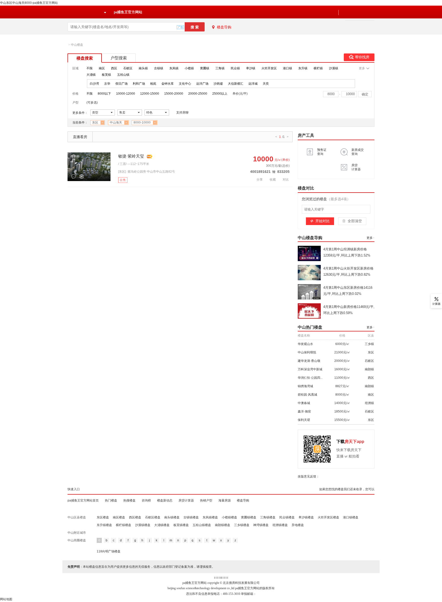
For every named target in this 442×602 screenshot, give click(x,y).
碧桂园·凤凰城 (307, 394)
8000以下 (104, 93)
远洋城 (253, 83)
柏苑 (153, 83)
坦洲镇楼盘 (280, 525)
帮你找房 (362, 57)
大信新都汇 (235, 83)
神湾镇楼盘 (261, 525)
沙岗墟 (218, 83)
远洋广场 (202, 83)
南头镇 (143, 68)
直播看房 (80, 137)
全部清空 (355, 221)
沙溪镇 (333, 68)
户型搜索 (118, 58)
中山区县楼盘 (77, 517)
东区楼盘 (103, 517)
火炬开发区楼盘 (328, 517)
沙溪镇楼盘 (142, 525)
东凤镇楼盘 (210, 517)
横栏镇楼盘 (123, 525)
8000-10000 (142, 122)
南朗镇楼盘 (222, 525)
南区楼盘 (119, 517)
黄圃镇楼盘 (248, 517)
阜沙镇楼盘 (306, 517)
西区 (114, 68)
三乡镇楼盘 (241, 525)
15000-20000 (173, 93)
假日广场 (121, 83)
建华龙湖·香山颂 (309, 361)
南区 (102, 68)
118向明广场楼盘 (108, 551)
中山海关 (116, 122)
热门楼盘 (111, 500)
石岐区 (127, 68)
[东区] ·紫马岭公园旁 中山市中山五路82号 (146, 171)
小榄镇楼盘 (229, 517)
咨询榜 (146, 500)
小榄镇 (189, 68)
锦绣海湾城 (305, 386)
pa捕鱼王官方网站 (128, 12)
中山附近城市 (77, 532)
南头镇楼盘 (172, 517)
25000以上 (219, 93)
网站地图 (6, 599)
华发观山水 (305, 344)
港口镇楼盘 (350, 517)
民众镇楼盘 (287, 517)
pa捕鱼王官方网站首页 (83, 500)
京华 (107, 83)
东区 (95, 122)
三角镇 (220, 68)
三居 (123, 164)
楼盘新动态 (164, 500)
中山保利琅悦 (307, 352)
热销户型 (206, 500)
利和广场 (139, 83)
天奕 (266, 83)
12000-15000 (149, 93)
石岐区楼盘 (152, 517)
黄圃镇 (204, 68)
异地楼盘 (298, 525)
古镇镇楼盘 (191, 517)
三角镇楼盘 (267, 517)
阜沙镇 (250, 68)
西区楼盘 (135, 517)
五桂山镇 (123, 74)
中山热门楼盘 (310, 327)
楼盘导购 (224, 27)
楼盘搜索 (84, 58)
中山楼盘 (77, 45)
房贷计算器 (186, 500)
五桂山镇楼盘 (202, 525)
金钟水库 (167, 83)
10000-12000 (125, 93)
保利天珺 (304, 420)
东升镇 (302, 68)
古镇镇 (158, 68)
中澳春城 (304, 403)
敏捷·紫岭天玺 (131, 156)
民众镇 (235, 68)
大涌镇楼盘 (162, 525)
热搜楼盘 (129, 500)
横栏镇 (318, 68)
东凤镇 (174, 68)
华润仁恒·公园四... (310, 378)
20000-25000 (197, 93)
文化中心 (185, 83)
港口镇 (287, 68)
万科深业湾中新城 (310, 369)
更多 (370, 238)
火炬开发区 (269, 68)
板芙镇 (106, 74)
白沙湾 (94, 83)
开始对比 (322, 221)
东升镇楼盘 (104, 525)
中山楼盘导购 (310, 238)
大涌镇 (91, 74)
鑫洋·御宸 (304, 411)
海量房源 (224, 500)
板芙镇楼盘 (181, 525)
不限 (89, 68)
